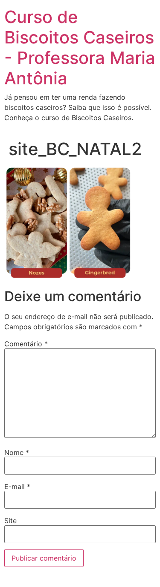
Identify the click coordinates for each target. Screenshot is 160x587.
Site (10, 520)
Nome (16, 452)
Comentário (26, 343)
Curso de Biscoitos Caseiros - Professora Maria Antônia (79, 47)
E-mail (17, 486)
